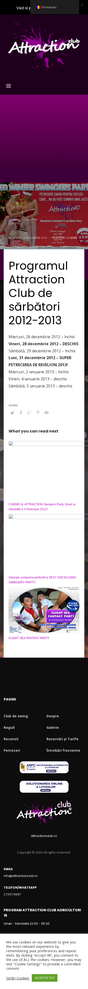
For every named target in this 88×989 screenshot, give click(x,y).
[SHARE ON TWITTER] (12, 412)
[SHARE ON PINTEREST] (38, 412)
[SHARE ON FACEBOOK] (20, 412)
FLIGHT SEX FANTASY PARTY (29, 638)
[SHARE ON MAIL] (46, 412)
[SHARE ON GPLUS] (29, 412)
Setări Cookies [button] (17, 978)
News (73, 238)
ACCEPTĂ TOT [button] (45, 978)
